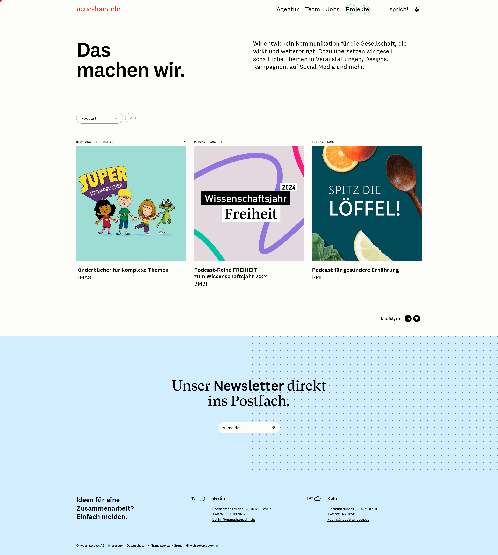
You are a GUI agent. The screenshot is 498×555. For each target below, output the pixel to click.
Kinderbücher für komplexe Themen (122, 270)
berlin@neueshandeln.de (233, 519)
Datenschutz (135, 546)
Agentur (287, 9)
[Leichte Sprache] (417, 9)
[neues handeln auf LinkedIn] (408, 318)
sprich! (398, 9)
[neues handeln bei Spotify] (416, 318)
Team (312, 9)
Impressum (116, 546)
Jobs (333, 9)
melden (113, 516)
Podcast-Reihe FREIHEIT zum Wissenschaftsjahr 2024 (231, 273)
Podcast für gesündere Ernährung (355, 270)
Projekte (357, 9)
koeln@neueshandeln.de (348, 519)
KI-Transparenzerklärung (164, 546)
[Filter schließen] (130, 118)
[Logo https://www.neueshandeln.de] (98, 9)
